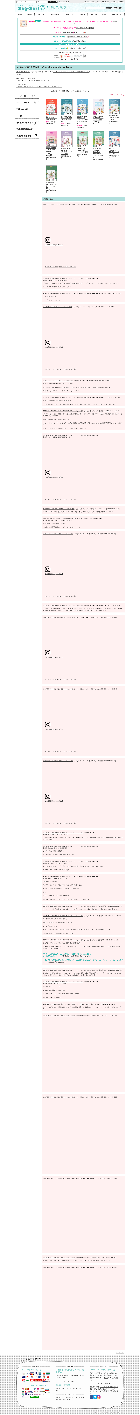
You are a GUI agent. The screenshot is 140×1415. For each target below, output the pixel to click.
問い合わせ (105, 2)
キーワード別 (55, 14)
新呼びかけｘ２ (79, 32)
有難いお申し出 (68, 32)
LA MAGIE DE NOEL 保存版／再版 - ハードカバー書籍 (59, 617)
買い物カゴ (117, 14)
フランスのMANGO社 (23, 72)
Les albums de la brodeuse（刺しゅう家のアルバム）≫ (71, 72)
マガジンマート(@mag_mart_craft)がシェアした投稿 (60, 267)
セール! (20, 14)
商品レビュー (70, 14)
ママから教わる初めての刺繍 (85, 28)
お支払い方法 (64, 1376)
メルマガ (82, 14)
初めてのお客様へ (89, 2)
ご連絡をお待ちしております (56, 962)
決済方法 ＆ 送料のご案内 (78, 48)
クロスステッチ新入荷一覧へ (70, 59)
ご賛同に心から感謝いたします (77, 37)
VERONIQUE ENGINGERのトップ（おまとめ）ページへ (70, 91)
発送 (57, 1376)
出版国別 (29, 14)
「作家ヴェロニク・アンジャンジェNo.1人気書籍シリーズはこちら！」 (39, 87)
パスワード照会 (64, 2)
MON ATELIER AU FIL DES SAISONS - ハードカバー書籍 (59, 204)
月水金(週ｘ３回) (78, 41)
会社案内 (113, 2)
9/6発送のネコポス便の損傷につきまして (76, 956)
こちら (97, 1375)
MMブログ (93, 14)
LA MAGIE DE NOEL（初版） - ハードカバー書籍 (57, 307)
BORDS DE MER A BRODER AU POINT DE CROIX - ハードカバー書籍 (63, 278)
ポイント (76, 1388)
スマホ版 (121, 2)
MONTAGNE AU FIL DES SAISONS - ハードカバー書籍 (58, 509)
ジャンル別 (41, 14)
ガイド (99, 2)
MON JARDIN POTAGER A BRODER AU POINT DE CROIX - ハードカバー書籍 (65, 518)
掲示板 (104, 14)
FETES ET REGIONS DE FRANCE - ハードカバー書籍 (58, 380)
